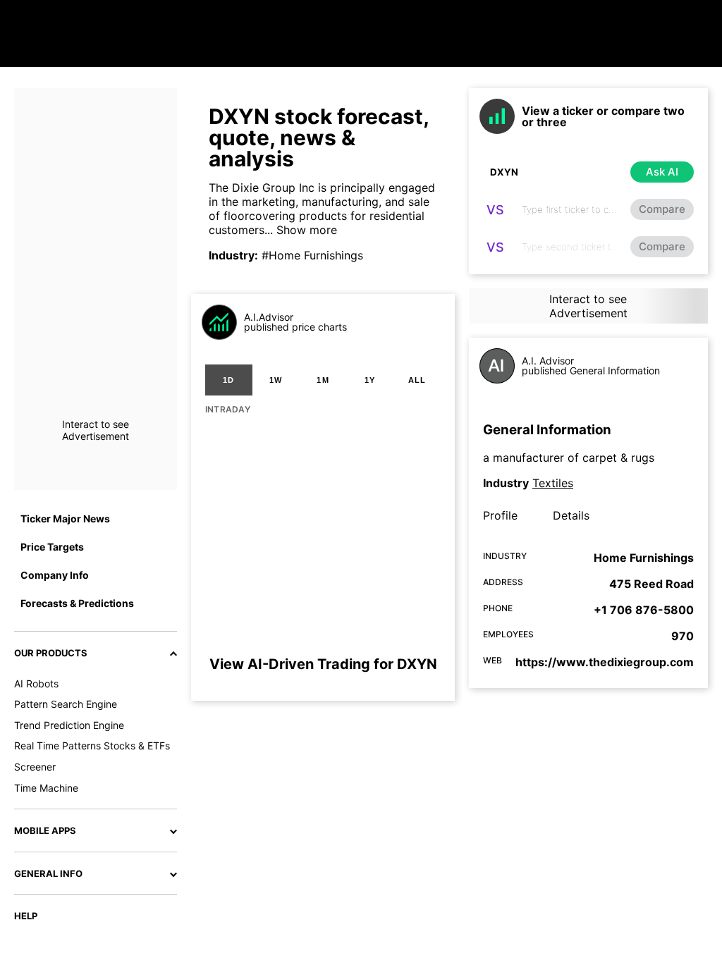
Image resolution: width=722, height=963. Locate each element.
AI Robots (36, 683)
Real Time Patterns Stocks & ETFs (92, 746)
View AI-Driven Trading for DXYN (323, 664)
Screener (35, 767)
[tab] (228, 379)
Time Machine (46, 788)
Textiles (552, 483)
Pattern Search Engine (65, 704)
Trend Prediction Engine (69, 725)
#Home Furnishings (312, 255)
